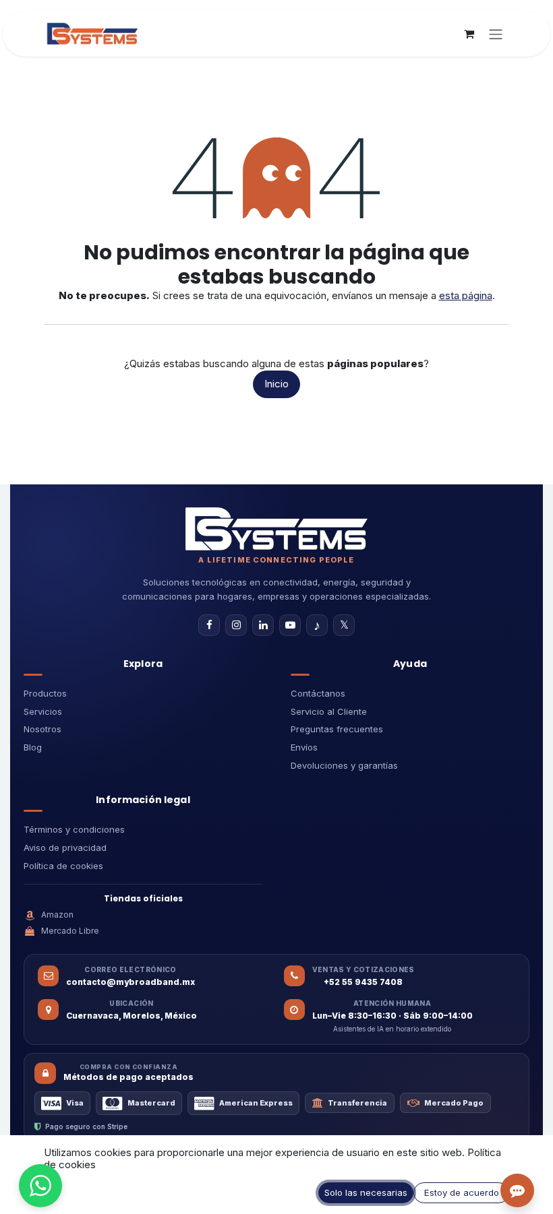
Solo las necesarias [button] (365, 1192)
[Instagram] (236, 625)
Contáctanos (318, 693)
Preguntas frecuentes (337, 729)
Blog (33, 747)
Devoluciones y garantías (344, 765)
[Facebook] (209, 625)
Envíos (304, 747)
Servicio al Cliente (329, 711)
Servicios (43, 711)
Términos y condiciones (74, 829)
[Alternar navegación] (495, 34)
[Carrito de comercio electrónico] (468, 33)
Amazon (57, 914)
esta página (465, 295)
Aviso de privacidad (65, 847)
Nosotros (42, 729)
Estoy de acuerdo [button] (461, 1192)
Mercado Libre (70, 931)
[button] (40, 1185)
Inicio (276, 383)
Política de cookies (63, 865)
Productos (45, 693)
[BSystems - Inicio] (276, 528)
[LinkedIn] (263, 625)
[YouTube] (290, 625)
